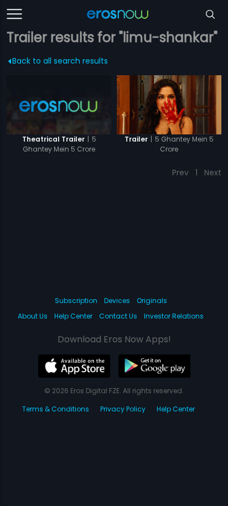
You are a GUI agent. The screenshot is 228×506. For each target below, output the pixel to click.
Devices (117, 300)
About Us (33, 316)
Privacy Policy (123, 409)
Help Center (73, 316)
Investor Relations (174, 316)
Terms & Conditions (55, 409)
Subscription (76, 300)
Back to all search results (60, 60)
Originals (152, 300)
